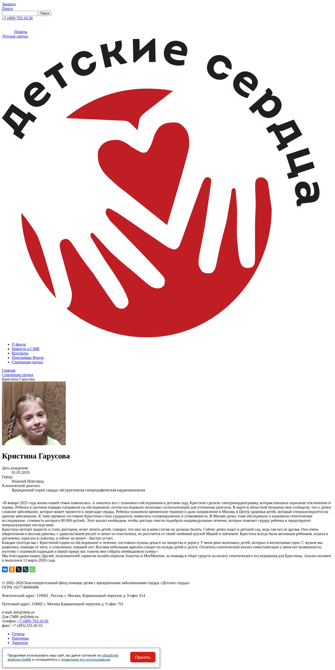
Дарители (20, 643)
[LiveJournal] (25, 569)
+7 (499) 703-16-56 (17, 18)
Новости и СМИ (25, 349)
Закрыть (9, 4)
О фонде (19, 344)
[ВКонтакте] (5, 569)
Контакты (20, 353)
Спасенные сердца (27, 362)
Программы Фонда (28, 357)
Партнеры (20, 638)
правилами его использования (85, 659)
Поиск (7, 8)
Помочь (20, 32)
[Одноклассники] (12, 569)
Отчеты (18, 634)
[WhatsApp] (32, 569)
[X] (19, 569)
